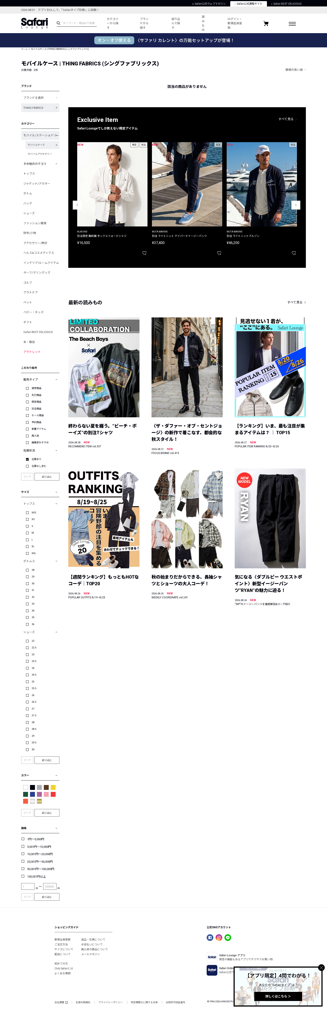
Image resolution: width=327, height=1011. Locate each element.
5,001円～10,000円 (39, 846)
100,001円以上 (36, 876)
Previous (77, 205)
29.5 (34, 742)
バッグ (27, 203)
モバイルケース (36, 144)
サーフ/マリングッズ (36, 272)
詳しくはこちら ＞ (278, 996)
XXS (34, 512)
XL (33, 546)
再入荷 (35, 435)
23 (33, 654)
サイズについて (63, 949)
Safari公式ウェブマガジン (210, 3)
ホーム (24, 49)
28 (33, 570)
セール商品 (38, 415)
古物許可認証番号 (175, 1002)
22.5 (34, 647)
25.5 (34, 688)
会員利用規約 (83, 1002)
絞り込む (47, 476)
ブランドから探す (144, 23)
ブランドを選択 (33, 97)
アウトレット (32, 351)
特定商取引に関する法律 (144, 1002)
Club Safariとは (63, 968)
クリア (27, 476)
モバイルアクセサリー (40, 154)
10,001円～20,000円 (40, 854)
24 (33, 668)
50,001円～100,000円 (40, 869)
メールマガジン (90, 954)
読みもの (203, 23)
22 (33, 641)
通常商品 (36, 388)
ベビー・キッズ (33, 312)
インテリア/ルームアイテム (41, 262)
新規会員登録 (62, 939)
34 (33, 610)
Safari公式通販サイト (249, 3)
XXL (34, 553)
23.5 (34, 661)
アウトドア (30, 292)
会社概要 (59, 1002)
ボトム (27, 193)
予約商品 (36, 422)
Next (295, 205)
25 (33, 681)
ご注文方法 (61, 944)
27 (33, 708)
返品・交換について (93, 939)
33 (33, 603)
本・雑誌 (29, 342)
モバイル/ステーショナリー (41, 135)
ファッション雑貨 (34, 223)
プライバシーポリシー (110, 1002)
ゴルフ (27, 282)
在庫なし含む (39, 466)
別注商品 (36, 408)
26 (33, 695)
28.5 (34, 729)
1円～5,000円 (35, 839)
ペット (27, 302)
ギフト (27, 322)
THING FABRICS (33, 107)
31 (33, 590)
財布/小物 (29, 233)
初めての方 (61, 963)
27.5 (34, 715)
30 (33, 583)
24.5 (34, 674)
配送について (62, 954)
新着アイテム (39, 429)
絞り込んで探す (176, 23)
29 (33, 576)
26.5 (34, 701)
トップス (29, 173)
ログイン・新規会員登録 (235, 23)
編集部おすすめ (40, 442)
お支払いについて (92, 944)
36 (33, 624)
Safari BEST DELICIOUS (287, 3)
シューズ (29, 213)
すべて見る (286, 119)
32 (33, 597)
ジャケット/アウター (36, 183)
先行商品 (36, 395)
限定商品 (36, 401)
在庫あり (36, 459)
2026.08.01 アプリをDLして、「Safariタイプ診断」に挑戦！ (60, 10)
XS (33, 519)
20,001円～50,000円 (40, 861)
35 (33, 617)
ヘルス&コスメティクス (38, 252)
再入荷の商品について (94, 949)
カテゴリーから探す (112, 23)
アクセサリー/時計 (35, 243)
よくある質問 (62, 973)
